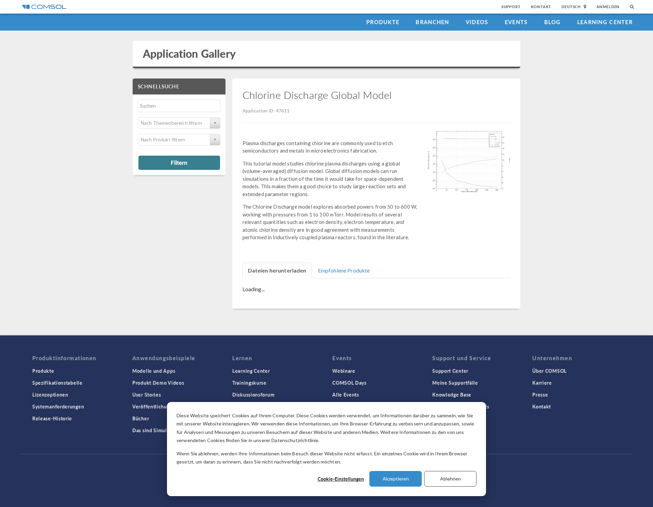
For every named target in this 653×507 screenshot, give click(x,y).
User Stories (146, 394)
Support (511, 6)
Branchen (432, 22)
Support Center (450, 370)
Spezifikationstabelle (57, 382)
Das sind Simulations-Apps (163, 430)
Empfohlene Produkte (344, 270)
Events (516, 22)
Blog (552, 22)
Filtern (179, 162)
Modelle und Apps (153, 370)
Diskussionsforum (253, 394)
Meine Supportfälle (455, 382)
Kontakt (541, 6)
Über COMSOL (549, 370)
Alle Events (345, 394)
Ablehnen (450, 479)
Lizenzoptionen (50, 394)
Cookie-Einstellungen (341, 478)
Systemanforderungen (58, 406)
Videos (477, 22)
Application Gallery (189, 53)
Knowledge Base (451, 394)
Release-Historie (52, 418)
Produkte (382, 22)
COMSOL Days (349, 382)
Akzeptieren (396, 479)
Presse (540, 394)
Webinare (343, 370)
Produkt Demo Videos (158, 382)
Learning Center (605, 22)
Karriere (542, 382)
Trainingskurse (249, 382)
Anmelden (608, 6)
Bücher (140, 418)
